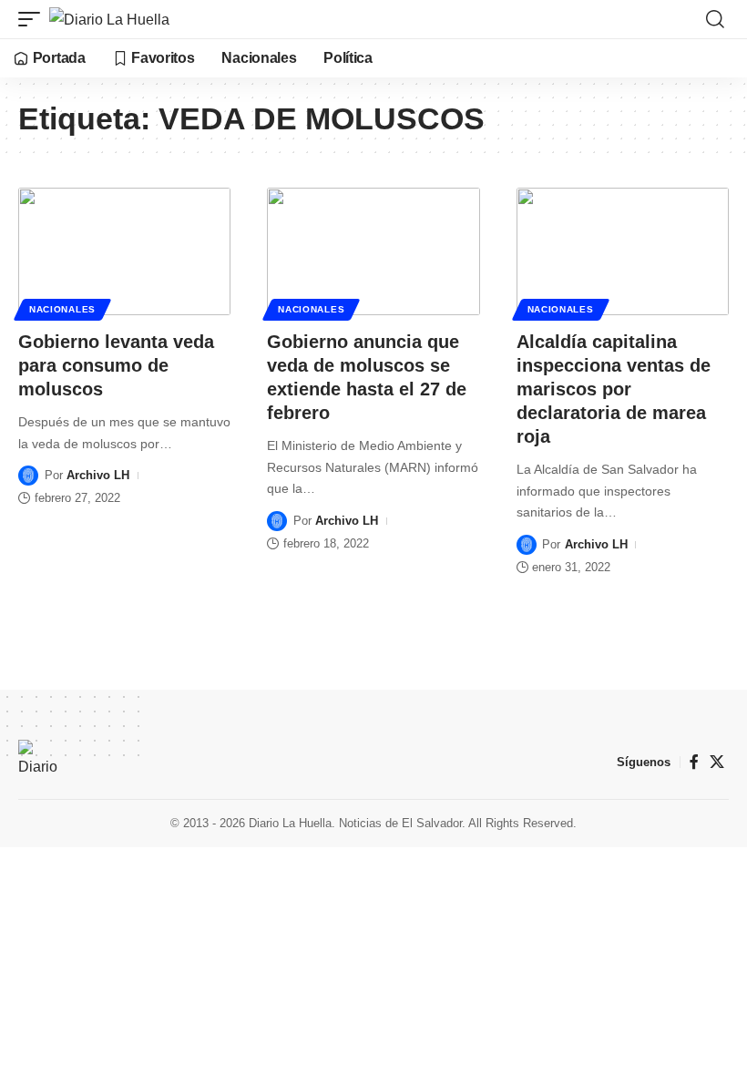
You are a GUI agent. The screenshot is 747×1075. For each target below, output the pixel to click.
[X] (717, 762)
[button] (33, 19)
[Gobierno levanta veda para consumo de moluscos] (124, 251)
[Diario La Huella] (109, 19)
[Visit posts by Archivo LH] (28, 476)
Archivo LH (98, 475)
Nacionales (62, 309)
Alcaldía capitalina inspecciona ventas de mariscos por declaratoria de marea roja (614, 389)
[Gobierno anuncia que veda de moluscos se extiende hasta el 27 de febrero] (373, 251)
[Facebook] (694, 762)
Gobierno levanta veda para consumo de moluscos (116, 365)
